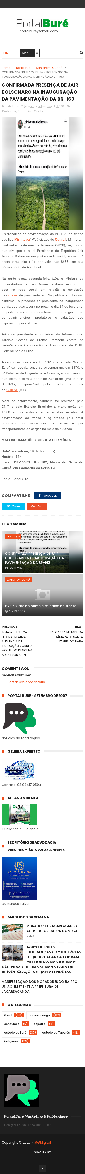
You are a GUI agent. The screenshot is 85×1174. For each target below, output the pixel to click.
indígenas (11, 1041)
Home (6, 53)
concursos (11, 1024)
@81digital (42, 1142)
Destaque (23, 68)
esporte (39, 1024)
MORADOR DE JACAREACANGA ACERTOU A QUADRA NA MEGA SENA (52, 931)
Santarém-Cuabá (49, 68)
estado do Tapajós (56, 1033)
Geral (8, 1015)
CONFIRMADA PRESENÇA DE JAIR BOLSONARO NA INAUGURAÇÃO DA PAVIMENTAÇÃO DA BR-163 (34, 558)
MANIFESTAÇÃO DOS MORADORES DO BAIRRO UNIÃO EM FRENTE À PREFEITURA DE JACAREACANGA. (39, 986)
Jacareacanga (39, 1015)
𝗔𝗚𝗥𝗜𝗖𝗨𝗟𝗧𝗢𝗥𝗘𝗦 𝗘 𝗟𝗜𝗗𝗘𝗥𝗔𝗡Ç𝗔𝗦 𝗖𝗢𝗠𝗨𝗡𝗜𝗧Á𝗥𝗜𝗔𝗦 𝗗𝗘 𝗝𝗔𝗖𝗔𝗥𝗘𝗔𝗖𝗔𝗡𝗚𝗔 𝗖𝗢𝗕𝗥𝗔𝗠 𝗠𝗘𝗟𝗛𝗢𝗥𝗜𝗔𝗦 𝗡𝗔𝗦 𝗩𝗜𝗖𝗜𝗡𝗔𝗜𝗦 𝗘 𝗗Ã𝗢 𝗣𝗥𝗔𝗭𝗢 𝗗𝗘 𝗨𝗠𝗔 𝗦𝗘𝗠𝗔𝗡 (41, 959)
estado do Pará (15, 1033)
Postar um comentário (26, 682)
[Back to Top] (42, 1168)
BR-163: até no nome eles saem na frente (40, 606)
